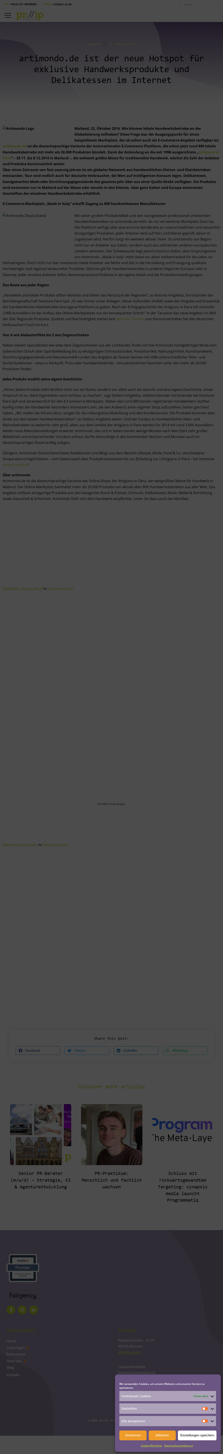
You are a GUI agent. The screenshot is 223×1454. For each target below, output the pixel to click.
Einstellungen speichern (197, 1435)
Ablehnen (162, 1435)
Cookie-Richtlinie (151, 1445)
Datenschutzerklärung (178, 1445)
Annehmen (133, 1435)
